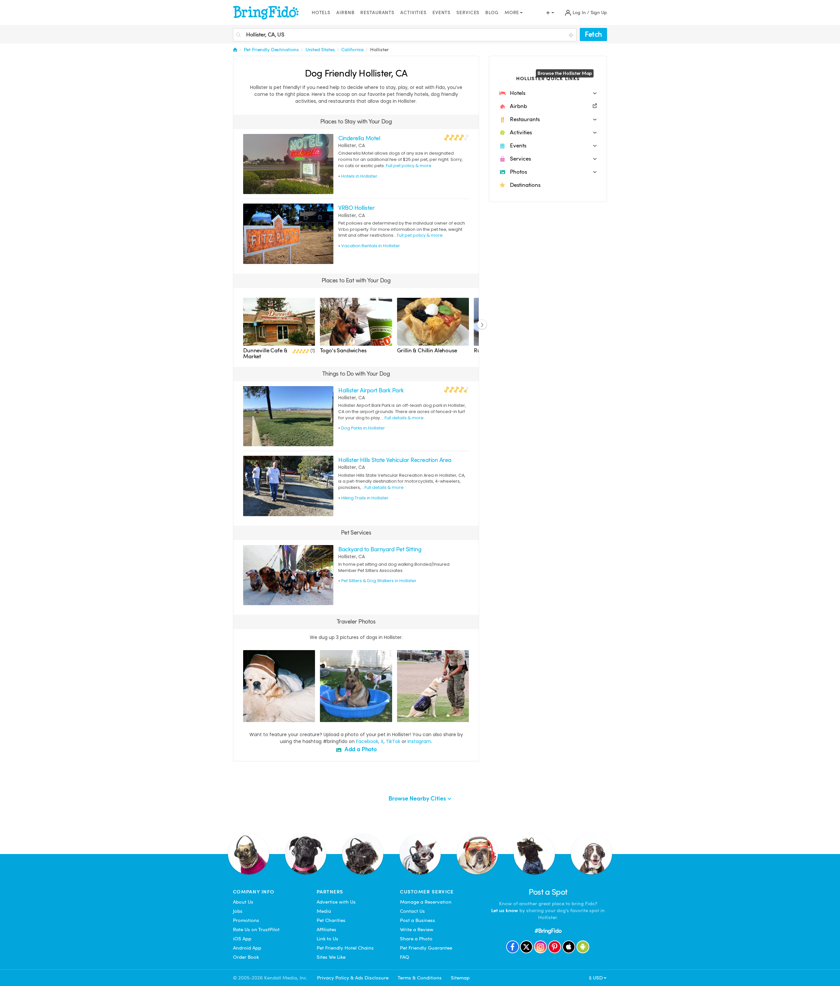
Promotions (246, 920)
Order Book (246, 957)
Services (467, 12)
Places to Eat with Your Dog (356, 280)
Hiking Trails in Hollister (364, 498)
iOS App (242, 938)
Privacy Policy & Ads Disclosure (352, 978)
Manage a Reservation (426, 902)
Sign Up (599, 12)
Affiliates (326, 929)
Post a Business (417, 920)
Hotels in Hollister (359, 176)
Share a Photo (416, 938)
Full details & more (404, 418)
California (352, 49)
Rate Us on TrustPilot (256, 929)
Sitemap (460, 978)
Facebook (367, 741)
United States (320, 49)
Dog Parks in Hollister (363, 428)
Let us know (504, 910)
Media (324, 911)
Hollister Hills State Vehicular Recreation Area (394, 460)
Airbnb (345, 12)
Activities (413, 12)
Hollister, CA (351, 145)
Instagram (419, 741)
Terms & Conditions (420, 978)
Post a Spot (548, 892)
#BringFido (548, 930)
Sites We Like (331, 957)
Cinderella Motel (359, 138)
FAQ (404, 957)
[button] (548, 93)
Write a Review (416, 929)
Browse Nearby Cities (417, 798)
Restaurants (377, 12)
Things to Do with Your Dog (356, 373)
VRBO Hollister (356, 207)
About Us (243, 902)
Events (441, 12)
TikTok (393, 741)
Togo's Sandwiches (343, 350)
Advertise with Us (336, 902)
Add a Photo (360, 749)
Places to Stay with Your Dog (356, 121)
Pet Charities (331, 920)
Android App (247, 948)
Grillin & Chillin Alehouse (427, 350)
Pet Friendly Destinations (271, 49)
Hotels (321, 12)
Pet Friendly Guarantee (426, 948)
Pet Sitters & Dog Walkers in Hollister (378, 580)
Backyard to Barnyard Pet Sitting (379, 549)
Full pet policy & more (408, 165)
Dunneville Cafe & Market (265, 353)
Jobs (237, 911)
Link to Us (327, 938)
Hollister (379, 49)
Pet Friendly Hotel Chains (345, 948)
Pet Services (356, 532)
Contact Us (412, 911)
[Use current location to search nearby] (572, 35)
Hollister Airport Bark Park (371, 390)
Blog (492, 12)
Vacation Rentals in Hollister (370, 246)
